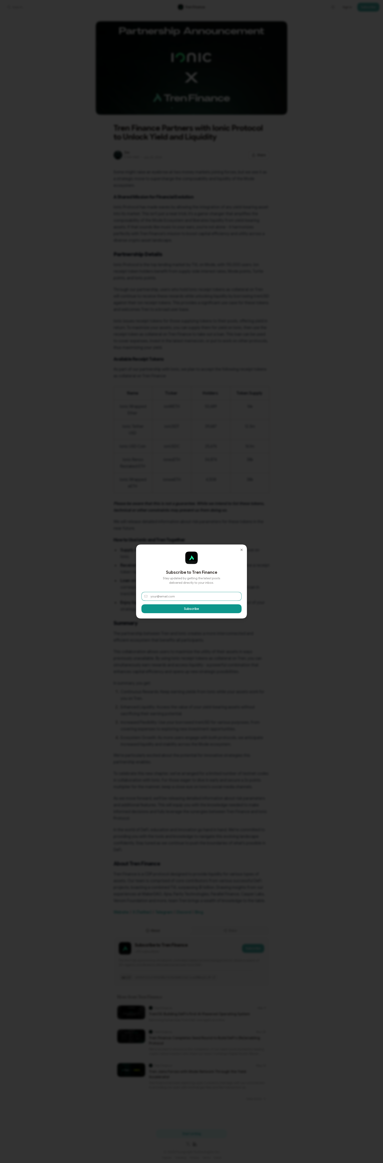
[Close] (241, 550)
